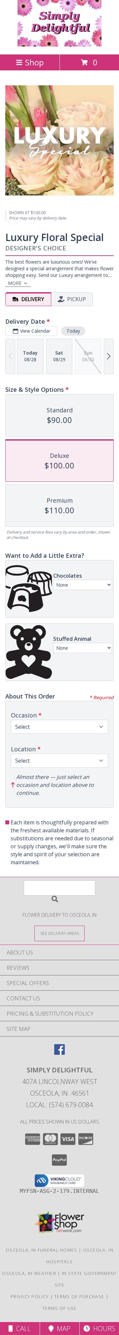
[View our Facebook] (59, 1052)
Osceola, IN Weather (29, 1273)
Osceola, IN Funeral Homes (41, 1250)
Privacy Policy (30, 1296)
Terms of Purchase (79, 1296)
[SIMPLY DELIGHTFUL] (60, 45)
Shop (34, 62)
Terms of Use (59, 1308)
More (14, 283)
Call (22, 1328)
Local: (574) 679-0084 (59, 1104)
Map (62, 1328)
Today (73, 331)
